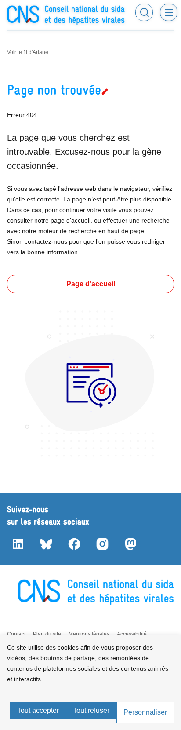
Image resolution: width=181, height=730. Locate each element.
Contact (16, 634)
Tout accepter (38, 710)
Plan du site (47, 634)
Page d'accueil (90, 284)
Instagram (101, 544)
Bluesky (45, 544)
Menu (168, 12)
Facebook (73, 544)
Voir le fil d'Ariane (27, 52)
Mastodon (130, 544)
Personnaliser (145, 712)
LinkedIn (17, 544)
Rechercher (144, 12)
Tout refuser (91, 710)
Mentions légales (89, 634)
